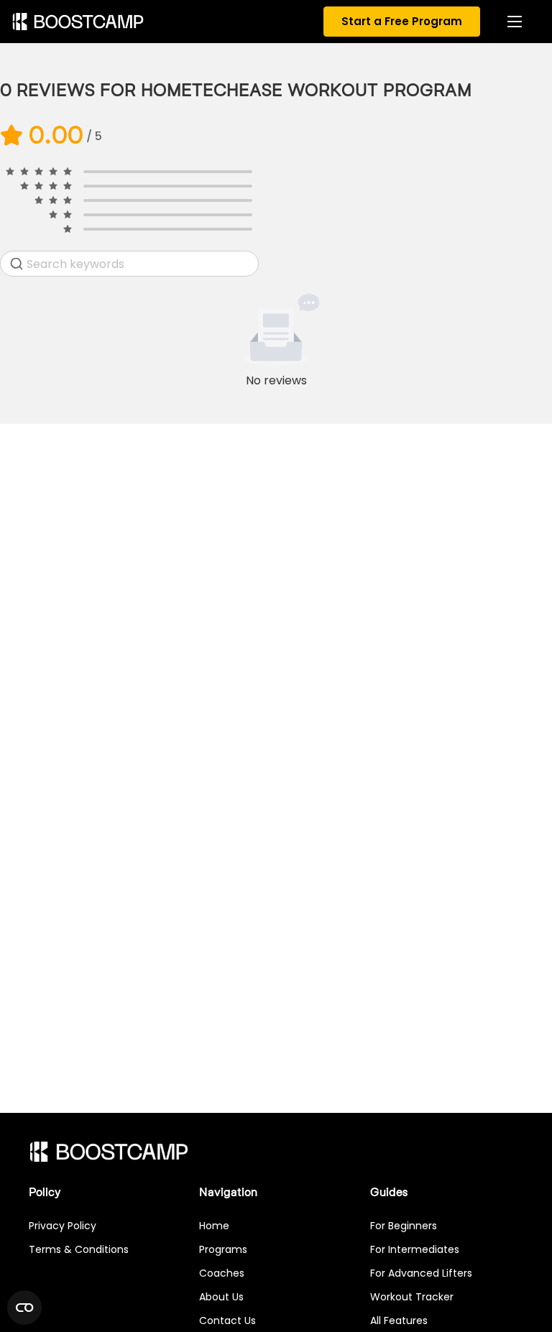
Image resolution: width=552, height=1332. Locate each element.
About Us (221, 1297)
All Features (399, 1320)
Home (214, 1225)
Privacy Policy (62, 1225)
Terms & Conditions (79, 1249)
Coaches (221, 1273)
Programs (223, 1249)
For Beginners (403, 1225)
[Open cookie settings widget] (24, 1307)
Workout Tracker (412, 1297)
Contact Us (227, 1320)
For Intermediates (414, 1249)
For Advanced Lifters (421, 1273)
